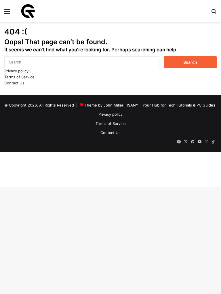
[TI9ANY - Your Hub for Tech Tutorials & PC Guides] (28, 11)
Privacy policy (16, 71)
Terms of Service (19, 77)
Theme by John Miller (104, 105)
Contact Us (14, 83)
